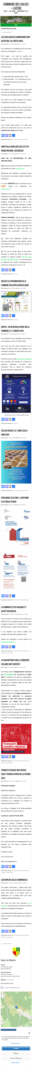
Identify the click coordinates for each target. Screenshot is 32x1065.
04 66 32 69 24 (10, 979)
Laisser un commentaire (7, 653)
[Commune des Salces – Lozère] (16, 19)
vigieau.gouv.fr (19, 168)
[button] (29, 1033)
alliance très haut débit (24, 359)
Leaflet (24, 1026)
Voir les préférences (16, 1058)
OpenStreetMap (29, 1026)
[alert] (16, 988)
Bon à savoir (15, 139)
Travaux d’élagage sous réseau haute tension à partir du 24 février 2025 (15, 774)
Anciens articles (6, 32)
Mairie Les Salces (21, 44)
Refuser (16, 1053)
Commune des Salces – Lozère (16, 6)
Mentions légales (15, 1062)
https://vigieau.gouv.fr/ (8, 642)
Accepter (16, 1048)
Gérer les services (15, 1043)
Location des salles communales (14, 879)
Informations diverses (23, 139)
